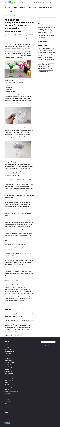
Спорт (29, 7)
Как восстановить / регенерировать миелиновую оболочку (46, 54)
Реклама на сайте (47, 2)
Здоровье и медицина (9, 351)
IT (5, 11)
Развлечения (42, 7)
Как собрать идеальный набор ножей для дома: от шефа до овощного (48, 361)
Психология (7, 376)
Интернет (7, 353)
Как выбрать (8, 7)
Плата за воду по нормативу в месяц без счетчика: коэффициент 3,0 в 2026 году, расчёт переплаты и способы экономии (30, 362)
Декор (6, 346)
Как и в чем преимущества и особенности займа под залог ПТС (45, 70)
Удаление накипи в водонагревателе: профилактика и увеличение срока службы (12, 402)
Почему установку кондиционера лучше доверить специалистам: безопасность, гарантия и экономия (30, 402)
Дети (6, 347)
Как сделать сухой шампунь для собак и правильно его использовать (46, 64)
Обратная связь (37, 2)
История (6, 355)
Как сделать (49, 7)
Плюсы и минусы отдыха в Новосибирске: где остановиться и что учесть (47, 383)
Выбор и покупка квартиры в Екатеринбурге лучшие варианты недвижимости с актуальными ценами (12, 383)
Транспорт (14, 7)
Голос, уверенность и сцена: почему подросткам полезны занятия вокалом (12, 361)
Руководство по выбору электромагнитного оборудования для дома (30, 382)
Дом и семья (22, 7)
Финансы (35, 7)
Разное (10, 11)
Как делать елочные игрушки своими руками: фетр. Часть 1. (46, 59)
